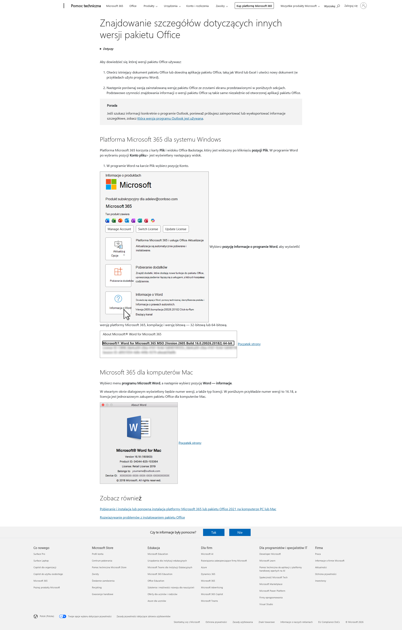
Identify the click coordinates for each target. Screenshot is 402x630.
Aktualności (321, 567)
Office (133, 6)
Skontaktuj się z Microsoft (187, 622)
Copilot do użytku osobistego (48, 574)
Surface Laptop (41, 560)
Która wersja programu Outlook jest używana (170, 118)
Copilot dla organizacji (45, 567)
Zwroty (95, 574)
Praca (318, 553)
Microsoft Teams (209, 600)
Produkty (149, 6)
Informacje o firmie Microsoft (329, 560)
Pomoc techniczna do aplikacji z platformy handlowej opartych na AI (280, 569)
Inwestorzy (320, 580)
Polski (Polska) (47, 616)
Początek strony (249, 344)
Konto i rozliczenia (197, 6)
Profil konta (97, 553)
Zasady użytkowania (243, 622)
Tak (213, 532)
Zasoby (220, 6)
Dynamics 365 (208, 574)
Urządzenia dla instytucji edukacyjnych (167, 560)
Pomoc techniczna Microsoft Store (109, 567)
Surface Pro (39, 553)
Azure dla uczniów (157, 600)
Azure (204, 567)
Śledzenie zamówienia (103, 580)
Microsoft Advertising (212, 587)
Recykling (97, 587)
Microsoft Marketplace (270, 584)
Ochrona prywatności (325, 574)
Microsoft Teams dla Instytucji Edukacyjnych (170, 567)
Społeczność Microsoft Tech (273, 577)
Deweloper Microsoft (270, 553)
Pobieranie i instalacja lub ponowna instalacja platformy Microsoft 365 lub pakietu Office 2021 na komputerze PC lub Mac (188, 509)
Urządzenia (171, 6)
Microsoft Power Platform (272, 590)
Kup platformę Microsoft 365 (254, 6)
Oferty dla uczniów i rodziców (162, 594)
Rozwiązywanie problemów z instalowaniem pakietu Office (142, 517)
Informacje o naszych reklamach (296, 622)
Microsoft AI (207, 553)
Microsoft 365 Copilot (212, 594)
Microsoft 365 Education (160, 574)
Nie (239, 532)
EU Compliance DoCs (329, 622)
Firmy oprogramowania (271, 597)
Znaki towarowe (267, 622)
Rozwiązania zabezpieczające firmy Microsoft (224, 560)
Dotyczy (108, 49)
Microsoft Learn (267, 560)
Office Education (156, 580)
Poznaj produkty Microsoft (47, 587)
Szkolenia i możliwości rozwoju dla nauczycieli (171, 587)
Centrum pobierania (102, 560)
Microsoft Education (158, 553)
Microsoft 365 (114, 6)
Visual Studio (266, 604)
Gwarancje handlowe (102, 594)
